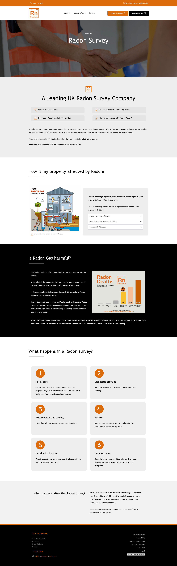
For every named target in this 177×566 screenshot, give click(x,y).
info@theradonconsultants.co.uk (137, 3)
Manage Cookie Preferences (136, 554)
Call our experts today (72, 144)
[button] (115, 216)
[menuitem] (67, 13)
